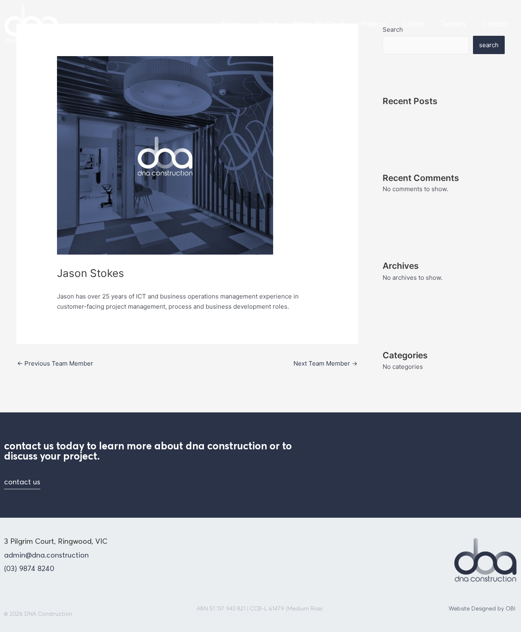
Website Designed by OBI (482, 608)
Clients (414, 24)
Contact (495, 24)
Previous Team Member (55, 363)
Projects (373, 24)
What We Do (315, 24)
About (268, 24)
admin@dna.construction (46, 555)
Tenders (453, 24)
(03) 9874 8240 (29, 568)
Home (232, 24)
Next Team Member (325, 363)
